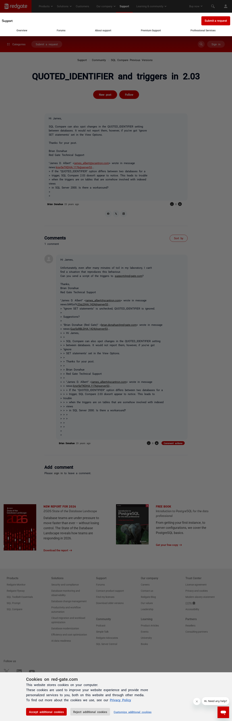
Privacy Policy (120, 699)
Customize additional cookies (133, 711)
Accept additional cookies (46, 711)
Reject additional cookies (90, 711)
